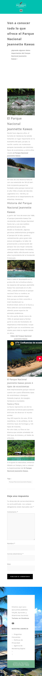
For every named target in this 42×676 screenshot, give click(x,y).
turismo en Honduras (15, 136)
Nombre (11, 543)
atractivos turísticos (15, 410)
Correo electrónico (15, 554)
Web (9, 564)
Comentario (12, 512)
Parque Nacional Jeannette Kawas (20, 482)
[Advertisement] (21, 74)
